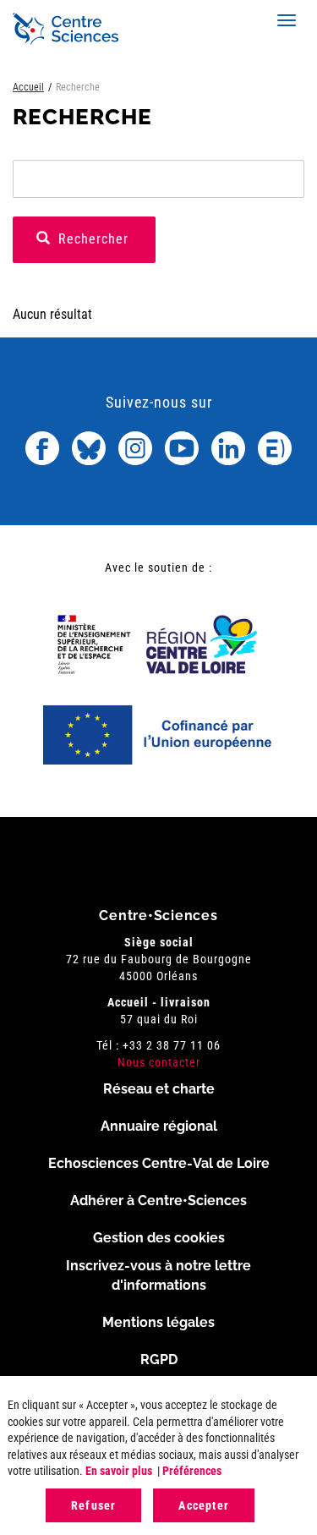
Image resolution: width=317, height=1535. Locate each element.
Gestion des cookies (159, 1238)
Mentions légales (158, 1322)
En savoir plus (118, 1470)
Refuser (93, 1505)
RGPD (159, 1359)
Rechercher (91, 239)
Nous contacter (159, 1062)
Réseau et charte (159, 1089)
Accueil (28, 87)
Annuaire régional (159, 1126)
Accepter (203, 1505)
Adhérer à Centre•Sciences (158, 1200)
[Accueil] (65, 29)
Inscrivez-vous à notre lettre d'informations (158, 1275)
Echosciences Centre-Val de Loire (159, 1163)
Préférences (191, 1470)
